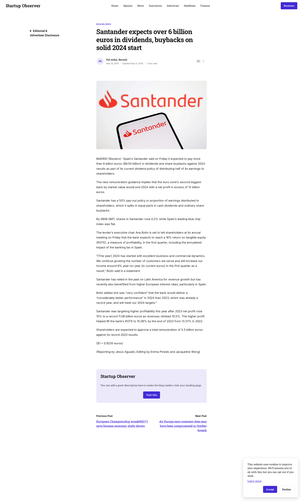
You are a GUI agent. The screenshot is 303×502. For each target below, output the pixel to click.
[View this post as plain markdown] (198, 61)
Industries (173, 5)
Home (114, 5)
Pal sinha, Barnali (116, 59)
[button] (203, 61)
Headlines (190, 5)
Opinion (127, 5)
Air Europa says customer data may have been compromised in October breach (183, 426)
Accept (270, 489)
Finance (205, 5)
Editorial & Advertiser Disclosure (44, 33)
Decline (286, 489)
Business (289, 5)
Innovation (155, 5)
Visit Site (151, 394)
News (140, 5)
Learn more (254, 481)
